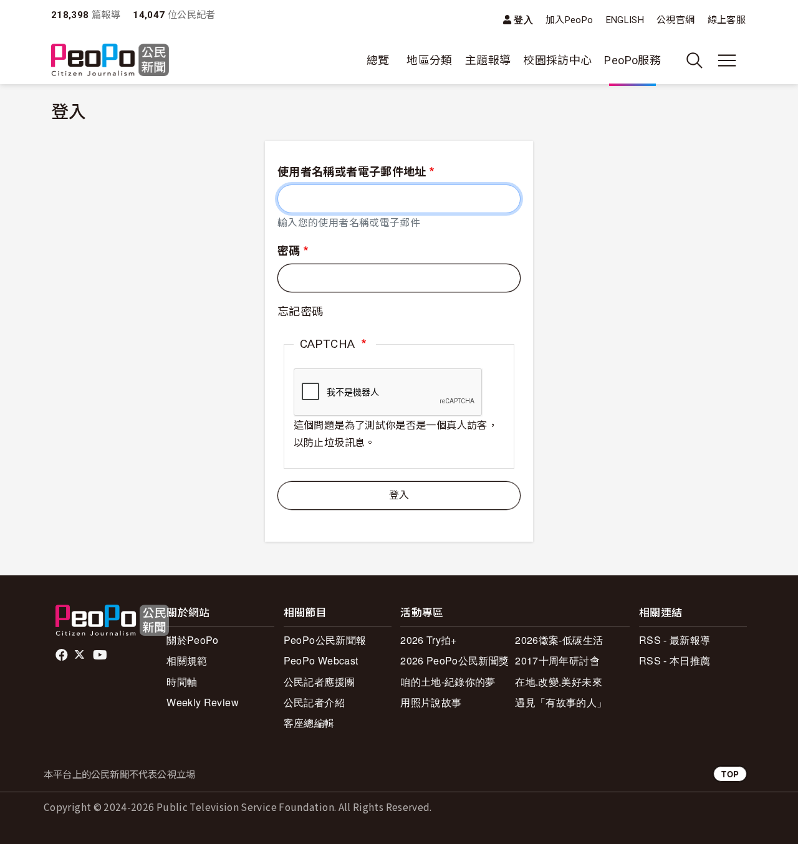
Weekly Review (202, 702)
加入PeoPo (570, 20)
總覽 (378, 60)
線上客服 (727, 20)
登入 (523, 19)
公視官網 (675, 20)
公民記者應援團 (319, 681)
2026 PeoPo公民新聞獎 (454, 660)
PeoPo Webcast (321, 660)
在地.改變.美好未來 (558, 681)
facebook (62, 655)
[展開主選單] (726, 60)
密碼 (288, 250)
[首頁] (110, 61)
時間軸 (181, 681)
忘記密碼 (300, 311)
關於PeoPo (192, 640)
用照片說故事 (430, 702)
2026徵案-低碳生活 (559, 640)
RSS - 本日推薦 (675, 660)
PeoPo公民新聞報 (325, 640)
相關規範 (186, 660)
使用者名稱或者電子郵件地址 (351, 171)
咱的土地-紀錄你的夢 (448, 681)
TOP (730, 774)
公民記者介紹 (314, 702)
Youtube (101, 655)
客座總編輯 (309, 723)
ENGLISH (625, 20)
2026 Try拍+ (428, 640)
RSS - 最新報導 (675, 640)
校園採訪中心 (557, 60)
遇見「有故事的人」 (561, 702)
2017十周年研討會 (557, 660)
